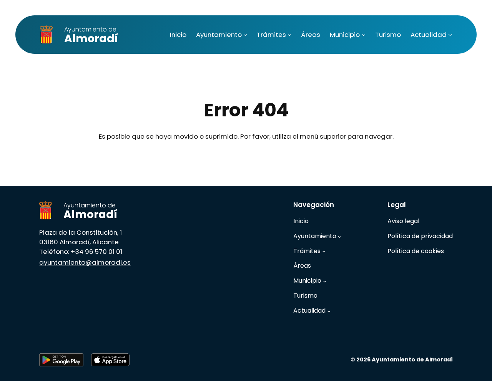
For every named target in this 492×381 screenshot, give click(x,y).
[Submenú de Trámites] (289, 34)
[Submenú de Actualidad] (450, 34)
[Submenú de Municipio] (364, 34)
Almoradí (91, 35)
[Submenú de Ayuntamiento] (245, 34)
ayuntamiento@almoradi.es (85, 262)
